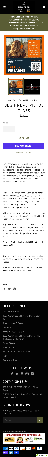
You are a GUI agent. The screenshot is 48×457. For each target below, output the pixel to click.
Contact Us (7, 327)
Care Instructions (10, 360)
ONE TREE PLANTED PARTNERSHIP (16, 351)
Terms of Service (9, 343)
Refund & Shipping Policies (13, 331)
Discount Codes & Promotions (15, 323)
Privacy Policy (8, 347)
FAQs (5, 356)
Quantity (6, 123)
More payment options (23, 152)
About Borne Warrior (11, 311)
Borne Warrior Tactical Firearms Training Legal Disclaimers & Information (21, 337)
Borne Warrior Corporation (17, 431)
